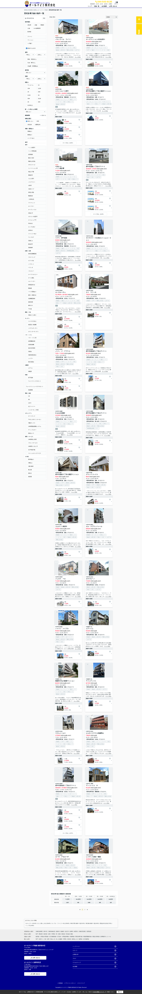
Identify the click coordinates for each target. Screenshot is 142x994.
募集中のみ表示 (32, 48)
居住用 (29, 25)
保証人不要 (31, 171)
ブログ (74, 958)
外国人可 (30, 213)
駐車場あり (31, 459)
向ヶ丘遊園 (59, 939)
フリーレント (31, 202)
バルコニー (31, 271)
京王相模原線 (53, 936)
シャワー (30, 358)
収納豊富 (30, 390)
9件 (78, 902)
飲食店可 (30, 244)
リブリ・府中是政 (61, 238)
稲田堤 (80, 939)
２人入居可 (31, 178)
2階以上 (30, 462)
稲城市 (57, 166)
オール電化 (31, 277)
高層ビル (30, 240)
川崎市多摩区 (39, 931)
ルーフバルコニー (32, 274)
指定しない (30, 121)
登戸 (37, 934)
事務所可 (30, 175)
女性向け (30, 230)
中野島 (53, 934)
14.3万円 (89, 899)
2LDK (29, 95)
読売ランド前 (42, 939)
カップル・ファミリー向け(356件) (60, 923)
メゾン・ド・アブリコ (62, 351)
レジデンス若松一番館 (93, 857)
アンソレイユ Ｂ (92, 785)
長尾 (59, 934)
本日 (38, 121)
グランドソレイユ (92, 474)
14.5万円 (100, 899)
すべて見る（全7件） (68, 833)
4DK (39, 102)
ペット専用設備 (32, 151)
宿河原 (45, 934)
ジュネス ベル (60, 579)
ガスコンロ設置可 (32, 216)
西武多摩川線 (59, 45)
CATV (29, 403)
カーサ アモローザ (62, 857)
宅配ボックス (31, 423)
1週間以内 (37, 124)
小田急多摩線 (65, 936)
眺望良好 (30, 195)
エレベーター (31, 281)
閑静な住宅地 (31, 161)
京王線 (59, 936)
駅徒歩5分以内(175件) (106, 923)
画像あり (30, 131)
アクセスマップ (77, 962)
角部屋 (30, 476)
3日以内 (30, 124)
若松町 (61, 290)
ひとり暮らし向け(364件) (44, 923)
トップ (90, 6)
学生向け (30, 223)
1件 (111, 902)
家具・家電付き (32, 295)
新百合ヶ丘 (75, 939)
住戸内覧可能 (31, 449)
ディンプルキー (32, 429)
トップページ (76, 946)
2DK (39, 91)
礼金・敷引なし (32, 62)
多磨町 (91, 89)
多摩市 (71, 931)
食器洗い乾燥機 (32, 324)
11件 (67, 902)
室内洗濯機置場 (32, 253)
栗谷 (72, 934)
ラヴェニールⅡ (60, 733)
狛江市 (67, 931)
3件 (100, 902)
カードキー (31, 206)
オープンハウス (32, 209)
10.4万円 (78, 899)
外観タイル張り (32, 315)
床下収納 (30, 377)
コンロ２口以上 (32, 321)
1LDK (39, 88)
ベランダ (30, 267)
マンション (30, 40)
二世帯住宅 (31, 199)
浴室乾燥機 (31, 344)
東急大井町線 (96, 936)
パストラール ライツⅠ (63, 39)
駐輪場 (30, 288)
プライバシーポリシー (70, 983)
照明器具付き (31, 284)
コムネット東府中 (61, 526)
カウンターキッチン (33, 331)
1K (38, 85)
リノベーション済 (32, 168)
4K (28, 102)
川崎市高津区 (82, 931)
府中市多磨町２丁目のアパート (96, 413)
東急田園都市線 (87, 936)
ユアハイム (89, 628)
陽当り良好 (31, 158)
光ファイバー (31, 406)
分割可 (30, 185)
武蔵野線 (72, 936)
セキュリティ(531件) (30, 923)
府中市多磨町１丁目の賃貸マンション (98, 91)
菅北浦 (68, 934)
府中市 (57, 37)
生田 (49, 934)
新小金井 (97, 421)
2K (28, 91)
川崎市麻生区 (51, 931)
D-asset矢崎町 (60, 413)
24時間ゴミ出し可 (33, 446)
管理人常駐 (31, 192)
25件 (89, 902)
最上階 (30, 469)
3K (38, 95)
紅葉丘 (61, 37)
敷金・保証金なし (32, 59)
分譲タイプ (31, 189)
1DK (29, 88)
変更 (44, 18)
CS (29, 396)
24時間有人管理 (32, 439)
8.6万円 (111, 899)
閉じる (120, 992)
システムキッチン (32, 328)
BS (29, 399)
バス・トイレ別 (32, 337)
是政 (61, 89)
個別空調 (30, 302)
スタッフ (75, 950)
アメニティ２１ (91, 681)
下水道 (30, 309)
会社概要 (104, 6)
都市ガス (30, 305)
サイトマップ (81, 983)
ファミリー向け (32, 233)
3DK (29, 98)
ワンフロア (31, 237)
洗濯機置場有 (31, 298)
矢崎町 (61, 411)
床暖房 (30, 371)
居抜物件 (30, 247)
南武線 (37, 936)
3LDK (39, 98)
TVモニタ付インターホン (34, 419)
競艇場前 (66, 97)
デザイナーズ (31, 164)
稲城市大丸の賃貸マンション (65, 681)
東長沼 (63, 934)
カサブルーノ (90, 579)
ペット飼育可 (31, 147)
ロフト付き (31, 260)
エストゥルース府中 (62, 91)
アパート (30, 36)
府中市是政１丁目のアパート (95, 166)
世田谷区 (89, 931)
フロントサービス (32, 443)
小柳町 (91, 783)
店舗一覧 (96, 6)
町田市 (76, 931)
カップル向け (31, 227)
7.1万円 (67, 899)
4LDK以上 (30, 105)
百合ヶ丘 (52, 939)
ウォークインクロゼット (34, 381)
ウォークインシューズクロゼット (34, 386)
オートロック (31, 416)
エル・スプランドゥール (94, 526)
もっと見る (78, 57)
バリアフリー (31, 182)
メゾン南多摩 (59, 168)
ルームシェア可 (32, 220)
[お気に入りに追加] (79, 62)
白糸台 (91, 37)
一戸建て (30, 43)
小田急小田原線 (44, 936)
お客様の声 (75, 954)
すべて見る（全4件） (68, 143)
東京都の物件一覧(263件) (92, 923)
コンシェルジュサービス (34, 453)
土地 (29, 28)
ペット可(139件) (29, 925)
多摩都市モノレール (106, 936)
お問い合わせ (113, 6)
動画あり (30, 134)
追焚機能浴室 (31, 341)
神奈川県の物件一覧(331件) (77, 923)
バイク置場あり (32, 291)
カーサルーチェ (60, 292)
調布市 (58, 931)
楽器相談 (30, 154)
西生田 (41, 934)
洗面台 (30, 351)
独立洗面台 (31, 361)
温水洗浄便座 (31, 348)
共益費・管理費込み (33, 66)
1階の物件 (31, 466)
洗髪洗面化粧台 (32, 355)
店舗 (36, 25)
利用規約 (61, 983)
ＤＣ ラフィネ (91, 292)
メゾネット (31, 264)
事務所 (42, 25)
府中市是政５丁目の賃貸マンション (67, 474)
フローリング (31, 257)
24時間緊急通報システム (34, 426)
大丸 (61, 166)
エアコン (30, 368)
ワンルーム (30, 85)
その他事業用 (37, 28)
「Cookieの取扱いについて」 (98, 992)
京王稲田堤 (86, 939)
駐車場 (29, 31)
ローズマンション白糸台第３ (95, 39)
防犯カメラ (31, 433)
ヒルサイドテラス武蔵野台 (95, 733)
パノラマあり (31, 138)
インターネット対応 (33, 410)
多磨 (65, 45)
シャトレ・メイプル (62, 628)
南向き (30, 473)
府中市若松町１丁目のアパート (96, 351)
